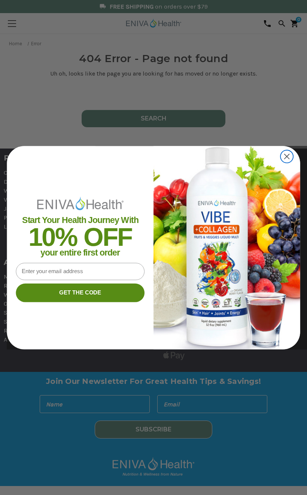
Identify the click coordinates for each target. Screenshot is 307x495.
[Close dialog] (287, 156)
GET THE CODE (80, 293)
